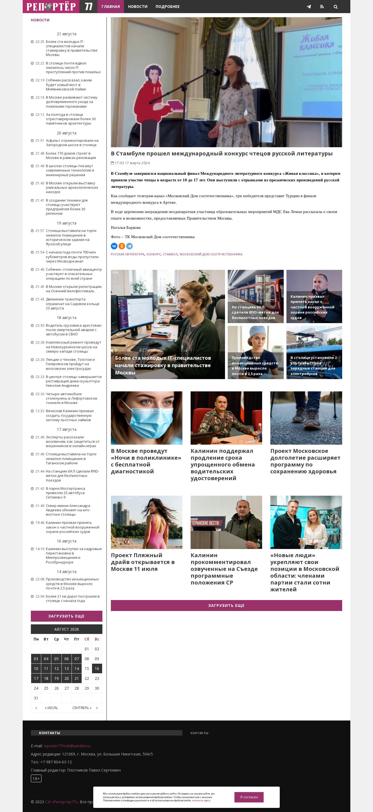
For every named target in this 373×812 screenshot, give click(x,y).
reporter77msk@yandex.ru (67, 745)
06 (66, 658)
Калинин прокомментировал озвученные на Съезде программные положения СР (224, 568)
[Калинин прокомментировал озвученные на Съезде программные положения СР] (226, 522)
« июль (51, 707)
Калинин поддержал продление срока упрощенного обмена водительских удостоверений (223, 464)
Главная (111, 6)
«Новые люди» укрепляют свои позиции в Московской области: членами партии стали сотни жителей (304, 572)
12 (56, 668)
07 (77, 658)
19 (56, 678)
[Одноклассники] (122, 246)
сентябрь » (81, 707)
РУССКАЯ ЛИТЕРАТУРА (127, 254)
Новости (137, 6)
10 (36, 668)
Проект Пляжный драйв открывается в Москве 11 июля (143, 561)
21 (77, 678)
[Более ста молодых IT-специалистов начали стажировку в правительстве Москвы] (168, 324)
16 (97, 668)
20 (66, 678)
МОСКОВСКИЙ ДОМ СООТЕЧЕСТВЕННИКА (211, 254)
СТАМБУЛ (170, 254)
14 (77, 668)
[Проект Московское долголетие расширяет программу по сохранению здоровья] (306, 418)
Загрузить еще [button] (66, 616)
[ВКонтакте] (114, 246)
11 (46, 668)
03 (36, 658)
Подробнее (168, 6)
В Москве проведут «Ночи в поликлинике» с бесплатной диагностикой (146, 461)
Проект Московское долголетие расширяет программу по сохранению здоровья (305, 461)
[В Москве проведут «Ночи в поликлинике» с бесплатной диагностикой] (146, 418)
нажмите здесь (201, 800)
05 (56, 658)
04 (46, 658)
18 (46, 678)
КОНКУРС (154, 254)
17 (36, 678)
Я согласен (249, 797)
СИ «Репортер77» (61, 801)
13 (66, 668)
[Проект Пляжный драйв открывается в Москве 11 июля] (146, 522)
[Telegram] (129, 246)
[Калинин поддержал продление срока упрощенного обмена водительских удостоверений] (226, 418)
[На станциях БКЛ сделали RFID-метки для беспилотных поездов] (255, 296)
